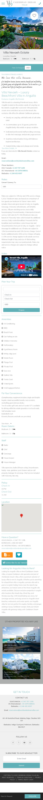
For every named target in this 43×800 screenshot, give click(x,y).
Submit (21, 765)
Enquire (32, 796)
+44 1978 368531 (21, 171)
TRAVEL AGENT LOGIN (25, 780)
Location (19, 74)
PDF (8, 555)
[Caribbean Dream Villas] (21, 3)
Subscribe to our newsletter (16, 562)
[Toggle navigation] (3, 3)
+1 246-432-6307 (25, 706)
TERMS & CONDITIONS (24, 777)
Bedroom (6, 59)
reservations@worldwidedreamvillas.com (18, 161)
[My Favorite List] (19, 555)
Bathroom (25, 59)
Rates (13, 74)
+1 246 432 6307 (15, 173)
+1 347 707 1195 (18, 168)
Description (6, 74)
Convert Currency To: (9, 182)
